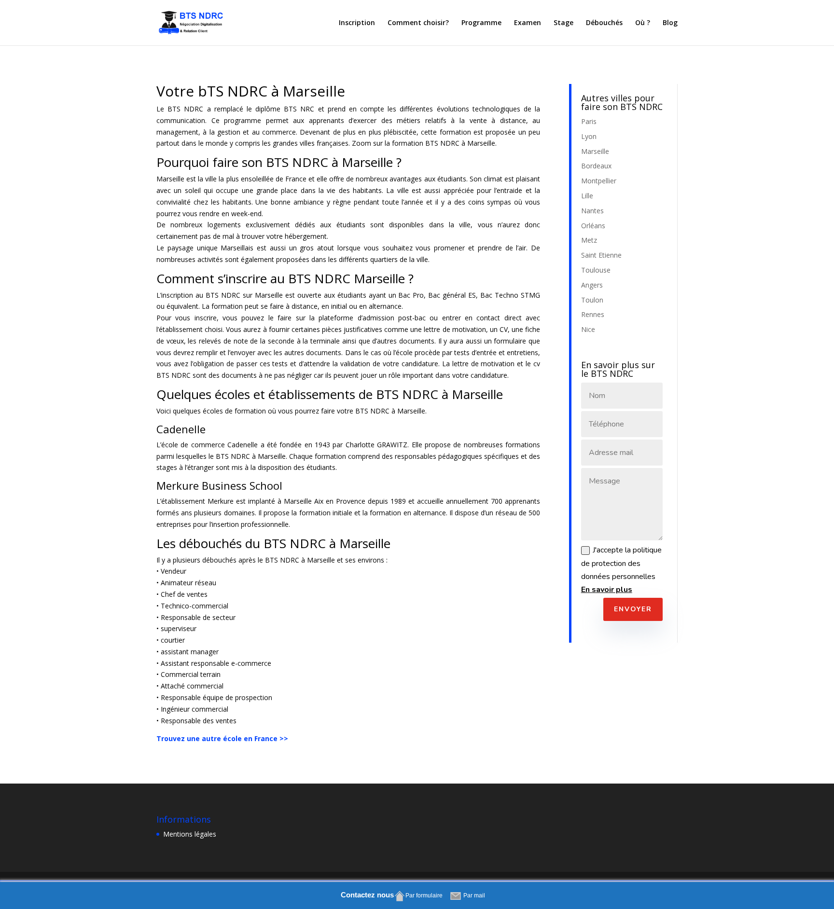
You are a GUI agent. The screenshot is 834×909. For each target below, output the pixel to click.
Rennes (592, 314)
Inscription (357, 23)
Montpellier (598, 180)
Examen (527, 23)
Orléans (593, 225)
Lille (587, 195)
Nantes (592, 210)
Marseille (595, 151)
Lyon (589, 136)
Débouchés (604, 23)
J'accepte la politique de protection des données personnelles (621, 570)
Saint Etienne (601, 255)
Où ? (642, 23)
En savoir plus (606, 589)
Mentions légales (189, 834)
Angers (592, 284)
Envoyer (633, 609)
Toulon (592, 299)
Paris (589, 121)
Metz (589, 240)
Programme (481, 23)
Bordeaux (596, 165)
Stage (563, 23)
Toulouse (596, 270)
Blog (670, 23)
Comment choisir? (418, 23)
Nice (588, 329)
